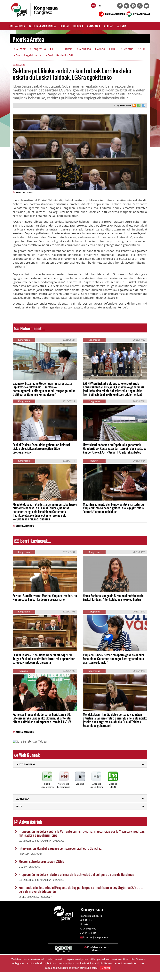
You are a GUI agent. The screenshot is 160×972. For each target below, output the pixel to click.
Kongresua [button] (38, 49)
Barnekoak (22, 798)
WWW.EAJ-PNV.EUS (141, 13)
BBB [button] (113, 49)
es (100, 5)
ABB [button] (142, 49)
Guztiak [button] (20, 49)
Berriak (64, 26)
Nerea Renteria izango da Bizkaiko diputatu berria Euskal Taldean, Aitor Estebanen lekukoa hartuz (113, 597)
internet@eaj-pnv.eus (95, 937)
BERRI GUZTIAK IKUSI (25, 525)
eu (93, 5)
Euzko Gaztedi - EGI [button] (60, 55)
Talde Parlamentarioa (42, 26)
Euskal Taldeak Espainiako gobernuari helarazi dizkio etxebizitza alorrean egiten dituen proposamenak (41, 448)
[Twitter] (126, 6)
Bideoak (78, 26)
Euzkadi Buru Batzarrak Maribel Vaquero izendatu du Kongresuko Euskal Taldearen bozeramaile (45, 597)
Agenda (121, 26)
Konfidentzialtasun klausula (98, 948)
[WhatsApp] (140, 6)
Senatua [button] (127, 49)
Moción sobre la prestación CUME (41, 861)
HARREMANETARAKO (115, 13)
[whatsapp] (138, 106)
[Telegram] (133, 6)
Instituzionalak (25, 764)
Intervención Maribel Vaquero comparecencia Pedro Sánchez (60, 848)
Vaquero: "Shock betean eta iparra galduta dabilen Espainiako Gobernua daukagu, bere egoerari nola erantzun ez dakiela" (114, 659)
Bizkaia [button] (68, 49)
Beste (19, 806)
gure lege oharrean (68, 967)
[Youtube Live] (146, 6)
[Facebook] (120, 6)
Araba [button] (100, 49)
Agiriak (108, 26)
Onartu (105, 967)
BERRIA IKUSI (25, 373)
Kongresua (91, 909)
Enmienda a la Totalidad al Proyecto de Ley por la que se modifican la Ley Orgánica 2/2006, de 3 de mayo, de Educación (81, 889)
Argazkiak (93, 26)
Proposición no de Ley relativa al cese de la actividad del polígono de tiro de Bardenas (76, 874)
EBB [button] (54, 49)
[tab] (80, 764)
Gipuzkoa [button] (84, 49)
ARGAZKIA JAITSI (24, 192)
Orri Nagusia (17, 26)
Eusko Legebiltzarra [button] (28, 55)
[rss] (134, 106)
